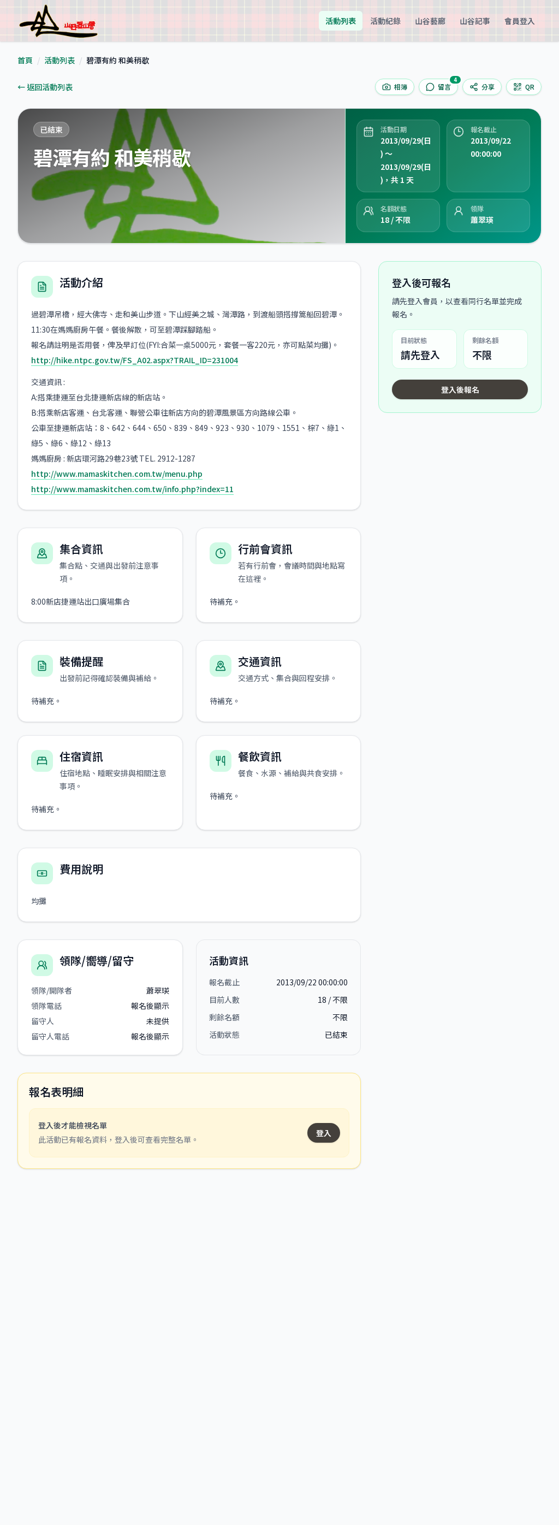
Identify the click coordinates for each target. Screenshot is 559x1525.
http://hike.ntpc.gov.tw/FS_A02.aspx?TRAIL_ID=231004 (134, 359)
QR (529, 86)
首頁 (25, 60)
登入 (323, 1132)
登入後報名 (460, 389)
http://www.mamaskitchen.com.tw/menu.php (117, 473)
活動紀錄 (385, 20)
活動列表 (340, 20)
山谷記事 (475, 20)
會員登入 (519, 20)
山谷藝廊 (430, 20)
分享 (488, 86)
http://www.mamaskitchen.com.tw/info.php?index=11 (132, 488)
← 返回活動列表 (45, 86)
